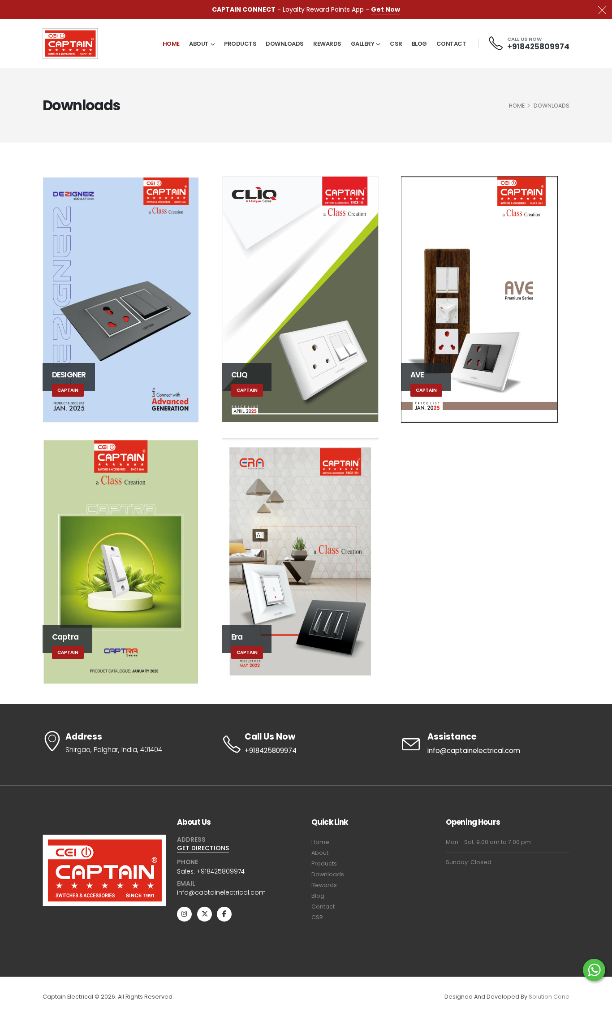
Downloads (285, 43)
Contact (451, 43)
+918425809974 (538, 46)
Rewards (327, 43)
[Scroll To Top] (596, 1007)
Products (240, 43)
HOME (517, 105)
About (199, 43)
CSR (396, 43)
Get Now (385, 9)
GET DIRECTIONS (203, 848)
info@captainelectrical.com (473, 750)
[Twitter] (204, 914)
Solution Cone (549, 996)
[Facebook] (224, 914)
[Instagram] (184, 914)
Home (171, 43)
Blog (419, 43)
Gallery (363, 43)
